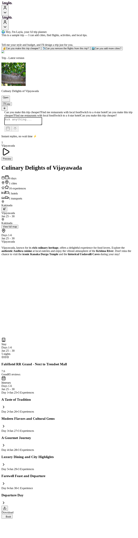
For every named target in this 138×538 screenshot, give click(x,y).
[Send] (15, 129)
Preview (7, 158)
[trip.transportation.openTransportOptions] (4, 209)
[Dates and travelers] (8, 129)
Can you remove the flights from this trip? (66, 48)
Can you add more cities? (106, 48)
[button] (4, 100)
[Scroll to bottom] (4, 108)
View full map (10, 226)
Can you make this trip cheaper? (21, 48)
